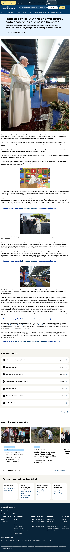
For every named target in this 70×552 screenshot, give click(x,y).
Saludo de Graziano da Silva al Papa (17, 360)
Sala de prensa (65, 528)
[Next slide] (20, 470)
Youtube (10, 513)
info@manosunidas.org (48, 540)
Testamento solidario (52, 526)
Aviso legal (31, 546)
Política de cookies (52, 546)
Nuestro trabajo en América (38, 521)
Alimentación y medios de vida (21, 531)
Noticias (17, 12)
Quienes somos (6, 516)
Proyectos (41, 2)
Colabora (50, 516)
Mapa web (24, 546)
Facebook (1, 513)
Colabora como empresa (53, 528)
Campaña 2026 (50, 2)
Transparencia (4, 523)
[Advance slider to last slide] (4, 470)
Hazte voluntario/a (51, 523)
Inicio (2, 12)
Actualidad (10, 12)
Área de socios (63, 2)
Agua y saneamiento (19, 523)
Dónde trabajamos (37, 516)
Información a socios (7, 546)
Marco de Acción (39, 324)
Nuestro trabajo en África (37, 519)
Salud (15, 521)
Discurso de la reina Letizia (14, 374)
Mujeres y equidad (18, 526)
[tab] (9, 470)
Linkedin (14, 513)
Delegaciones (32, 2)
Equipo (3, 519)
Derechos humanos (18, 528)
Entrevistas (64, 523)
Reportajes (64, 521)
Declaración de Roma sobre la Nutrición (20, 324)
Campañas (64, 526)
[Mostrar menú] (67, 7)
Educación (16, 519)
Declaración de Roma (12, 403)
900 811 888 (4, 2)
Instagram (7, 513)
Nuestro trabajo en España (37, 526)
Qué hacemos (18, 516)
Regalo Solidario (51, 531)
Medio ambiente (18, 533)
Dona (62, 7)
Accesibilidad (17, 546)
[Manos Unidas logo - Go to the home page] (8, 8)
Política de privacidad (41, 546)
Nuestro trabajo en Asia (37, 523)
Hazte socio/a (53, 7)
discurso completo (28, 208)
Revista (63, 531)
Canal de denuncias (6, 548)
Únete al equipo (20, 2)
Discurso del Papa (11, 367)
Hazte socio (50, 521)
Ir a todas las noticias (60, 470)
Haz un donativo (51, 519)
